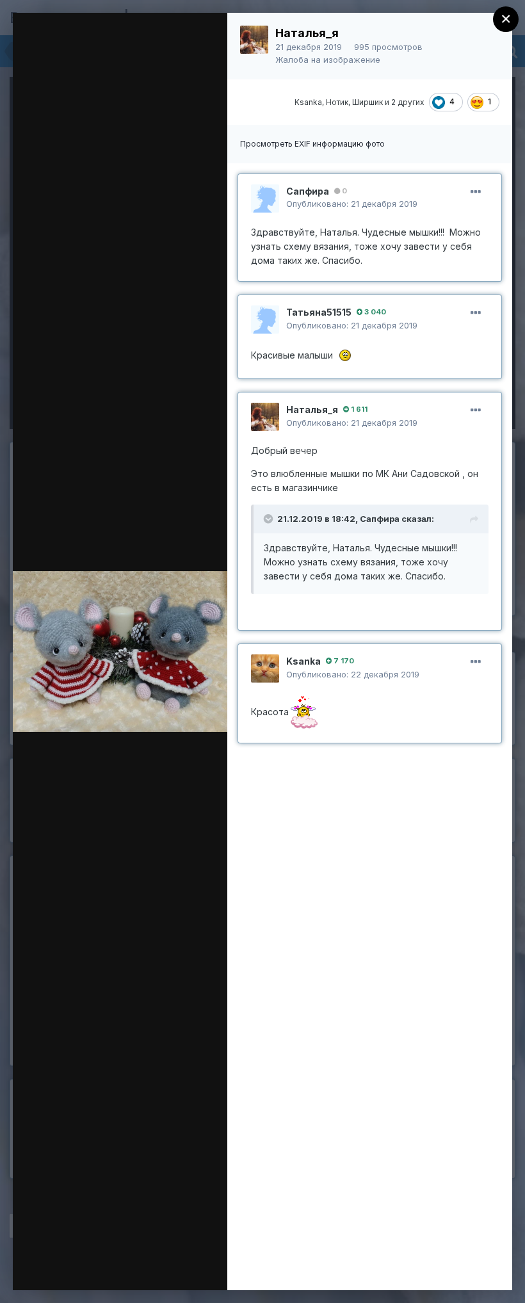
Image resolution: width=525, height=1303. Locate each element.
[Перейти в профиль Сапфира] (265, 198)
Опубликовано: (351, 203)
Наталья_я (307, 33)
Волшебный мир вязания (134, 47)
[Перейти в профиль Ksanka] (265, 668)
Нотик (337, 102)
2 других (407, 102)
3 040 (374, 311)
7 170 (343, 660)
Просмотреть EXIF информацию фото (312, 144)
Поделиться (122, 1267)
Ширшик (367, 102)
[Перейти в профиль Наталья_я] (254, 40)
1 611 (358, 409)
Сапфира (307, 191)
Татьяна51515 (318, 312)
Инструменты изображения (114, 1246)
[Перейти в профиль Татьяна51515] (265, 319)
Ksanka (308, 102)
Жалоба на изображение (327, 59)
